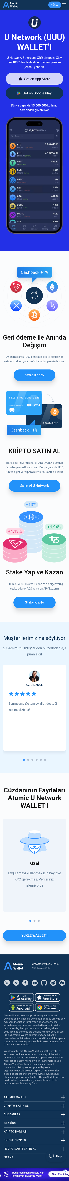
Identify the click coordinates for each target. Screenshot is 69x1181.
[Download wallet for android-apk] (21, 1007)
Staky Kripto (34, 602)
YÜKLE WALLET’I (34, 935)
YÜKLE (54, 4)
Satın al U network (34, 486)
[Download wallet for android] (21, 997)
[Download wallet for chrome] (47, 1007)
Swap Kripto (34, 375)
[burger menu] (64, 4)
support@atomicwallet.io (45, 964)
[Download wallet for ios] (47, 997)
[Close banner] (65, 1171)
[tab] (24, 760)
